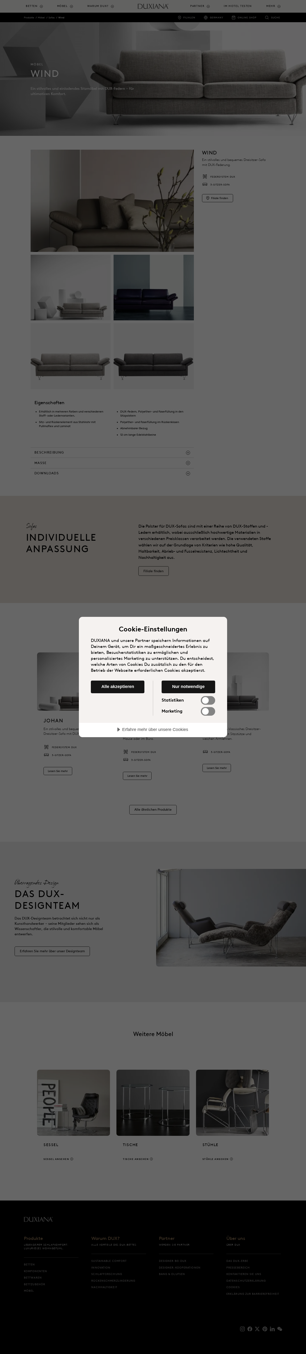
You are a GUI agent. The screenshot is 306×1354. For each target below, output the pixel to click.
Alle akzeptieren (117, 686)
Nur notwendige (188, 686)
